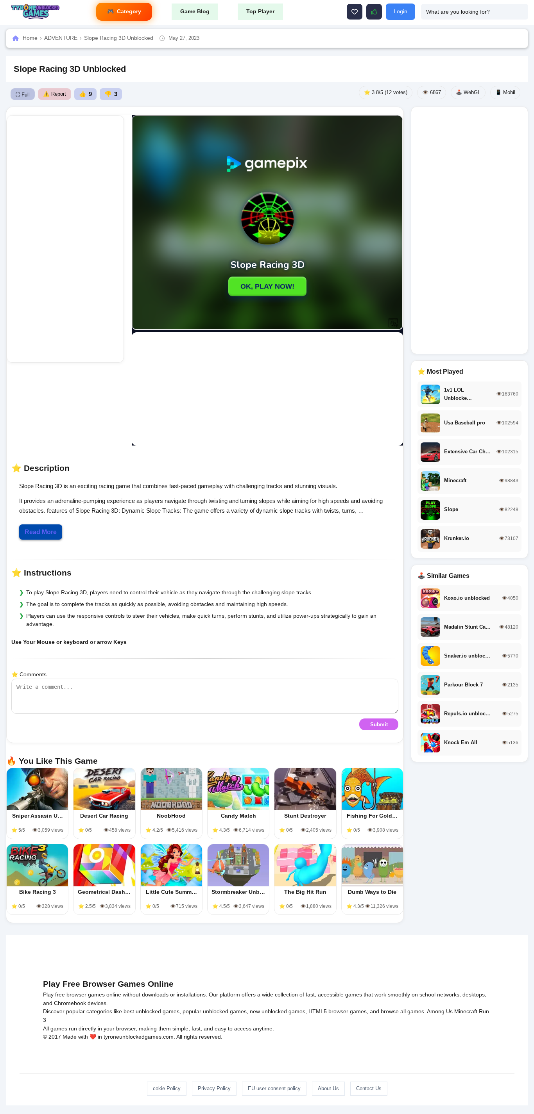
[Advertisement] (65, 239)
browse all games (402, 1011)
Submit (379, 724)
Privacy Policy (214, 1088)
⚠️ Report (54, 94)
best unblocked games (151, 1011)
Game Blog (195, 11)
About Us (328, 1088)
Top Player (260, 11)
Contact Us (369, 1088)
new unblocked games (277, 1011)
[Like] (354, 12)
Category (129, 11)
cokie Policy (167, 1088)
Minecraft (465, 1011)
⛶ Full (23, 95)
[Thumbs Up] (374, 12)
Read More (41, 532)
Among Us (440, 1011)
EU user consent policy (274, 1088)
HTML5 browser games (337, 1011)
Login (400, 11)
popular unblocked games (215, 1011)
